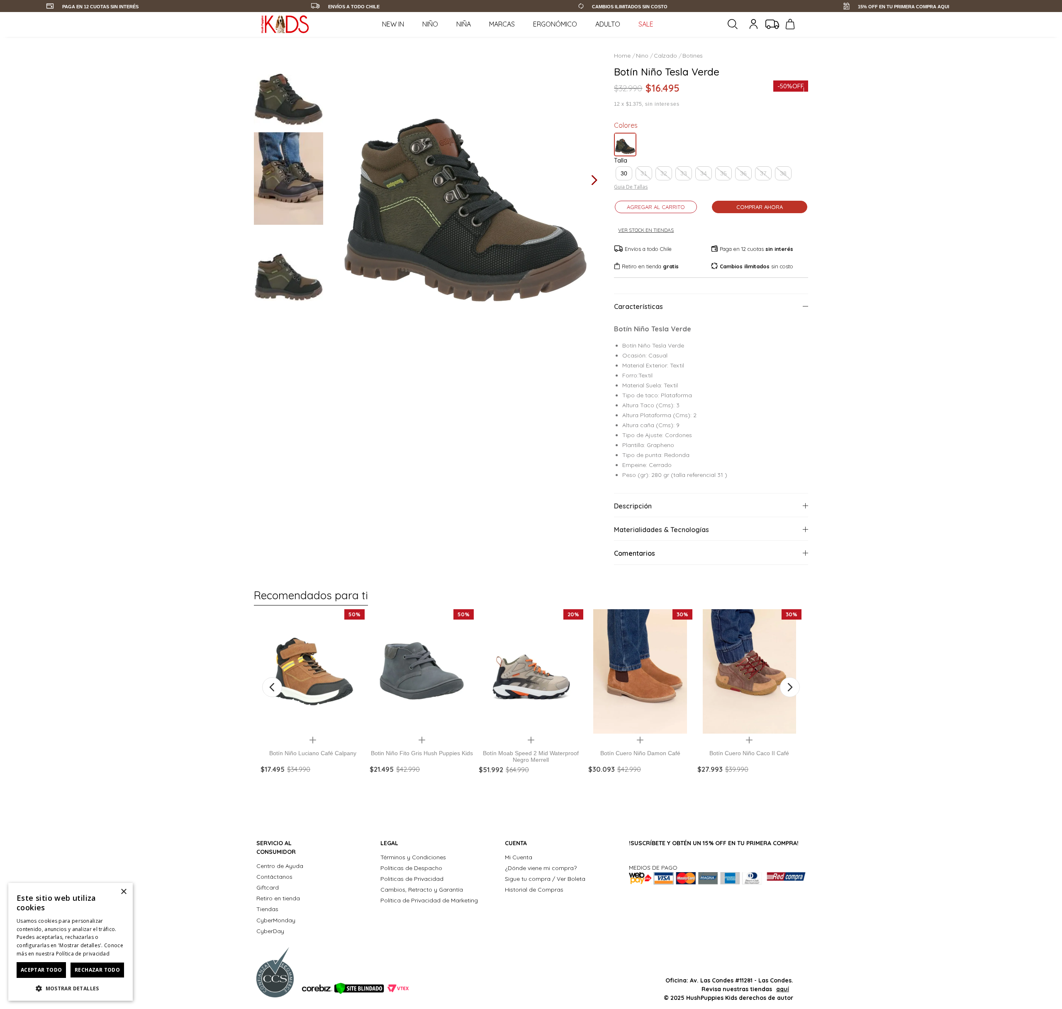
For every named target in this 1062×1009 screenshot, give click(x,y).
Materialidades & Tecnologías (661, 529)
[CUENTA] (754, 24)
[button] (624, 173)
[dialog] (70, 942)
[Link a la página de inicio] (623, 55)
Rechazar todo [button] (97, 969)
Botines (692, 55)
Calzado (665, 55)
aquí (782, 989)
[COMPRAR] (313, 784)
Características (638, 306)
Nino (642, 55)
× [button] (123, 892)
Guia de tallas (631, 187)
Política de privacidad (83, 953)
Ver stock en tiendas (646, 230)
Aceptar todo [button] (41, 969)
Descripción (633, 506)
